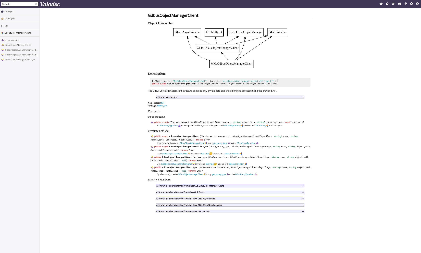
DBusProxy (261, 125)
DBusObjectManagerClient (213, 83)
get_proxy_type (12, 40)
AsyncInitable (236, 83)
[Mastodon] (405, 4)
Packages (9, 11)
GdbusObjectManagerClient (18, 45)
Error (207, 139)
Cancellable (172, 139)
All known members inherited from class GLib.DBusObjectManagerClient (190, 185)
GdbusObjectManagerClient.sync (20, 59)
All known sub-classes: (166, 97)
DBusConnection (209, 136)
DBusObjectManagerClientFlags (249, 136)
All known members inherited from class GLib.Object (180, 192)
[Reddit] (411, 4)
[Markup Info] (417, 4)
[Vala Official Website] (381, 4)
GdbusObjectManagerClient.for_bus (22, 50)
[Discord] (400, 4)
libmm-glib (10, 18)
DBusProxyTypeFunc (168, 125)
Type (172, 122)
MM (6, 25)
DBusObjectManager (256, 83)
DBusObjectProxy (232, 125)
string (236, 122)
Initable (272, 83)
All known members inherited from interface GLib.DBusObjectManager (189, 205)
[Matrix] (393, 4)
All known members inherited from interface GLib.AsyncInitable (185, 198)
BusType (215, 146)
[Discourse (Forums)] (387, 4)
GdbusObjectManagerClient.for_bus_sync (24, 54)
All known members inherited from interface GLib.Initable (183, 211)
